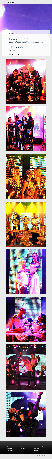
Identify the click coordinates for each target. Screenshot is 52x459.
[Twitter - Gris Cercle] (21, 450)
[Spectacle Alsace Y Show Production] (10, 54)
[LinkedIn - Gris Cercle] (21, 448)
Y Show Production (11, 46)
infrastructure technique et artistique (36, 46)
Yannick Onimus (18, 45)
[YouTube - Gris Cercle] (21, 451)
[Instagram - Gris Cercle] (21, 446)
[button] (26, 81)
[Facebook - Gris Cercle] (21, 444)
